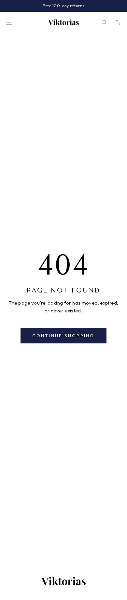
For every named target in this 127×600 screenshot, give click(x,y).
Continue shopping (63, 335)
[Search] (104, 22)
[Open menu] (9, 22)
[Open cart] (117, 22)
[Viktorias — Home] (63, 22)
